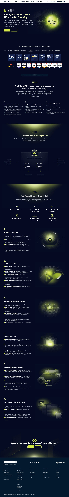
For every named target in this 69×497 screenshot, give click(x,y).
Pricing (5, 477)
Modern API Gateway (20, 474)
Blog (30, 470)
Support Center (6, 479)
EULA (31, 494)
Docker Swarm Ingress (20, 472)
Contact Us (58, 477)
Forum (44, 474)
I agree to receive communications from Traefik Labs (10, 465)
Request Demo (61, 1)
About (57, 470)
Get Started (45, 75)
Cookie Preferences (20, 494)
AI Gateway (18, 484)
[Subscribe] (16, 462)
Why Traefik (53, 1)
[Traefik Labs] (8, 1)
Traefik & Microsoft (20, 479)
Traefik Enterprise (6, 472)
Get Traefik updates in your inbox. (10, 460)
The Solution (31, 75)
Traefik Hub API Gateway (8, 474)
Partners (57, 472)
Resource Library (32, 472)
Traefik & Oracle (19, 482)
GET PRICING (30, 446)
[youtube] (38, 462)
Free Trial (38, 446)
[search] (48, 2)
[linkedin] (36, 462)
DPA (34, 494)
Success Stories (32, 474)
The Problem (24, 75)
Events (31, 477)
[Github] (32, 462)
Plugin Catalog (45, 472)
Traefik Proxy (6, 470)
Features (38, 75)
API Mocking (18, 490)
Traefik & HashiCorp (20, 477)
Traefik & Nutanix (19, 481)
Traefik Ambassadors (46, 477)
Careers (57, 474)
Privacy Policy (27, 494)
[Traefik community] (30, 462)
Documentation (45, 470)
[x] (34, 462)
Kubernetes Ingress (20, 470)
